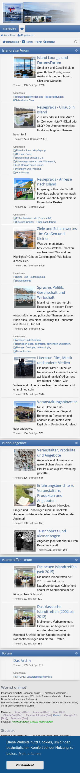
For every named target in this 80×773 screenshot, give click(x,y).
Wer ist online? (13, 687)
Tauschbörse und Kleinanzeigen (51, 533)
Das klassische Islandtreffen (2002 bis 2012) (55, 611)
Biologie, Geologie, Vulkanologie (33, 347)
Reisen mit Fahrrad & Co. (30, 157)
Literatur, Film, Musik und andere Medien (54, 360)
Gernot (57, 715)
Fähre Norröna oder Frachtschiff (33, 218)
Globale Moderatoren (41, 721)
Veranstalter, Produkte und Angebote (56, 452)
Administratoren (20, 721)
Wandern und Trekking (28, 168)
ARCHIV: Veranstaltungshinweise (34, 676)
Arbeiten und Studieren (28, 340)
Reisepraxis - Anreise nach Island (54, 182)
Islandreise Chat (25, 100)
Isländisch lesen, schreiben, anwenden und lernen (43, 343)
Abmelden (9, 35)
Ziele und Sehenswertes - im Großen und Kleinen (57, 233)
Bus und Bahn (23, 154)
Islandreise (9, 28)
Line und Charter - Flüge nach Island (36, 222)
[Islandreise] (40, 12)
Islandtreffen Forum (17, 560)
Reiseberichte (23, 280)
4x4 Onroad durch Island (29, 165)
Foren (22, 29)
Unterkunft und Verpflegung (31, 150)
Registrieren (27, 35)
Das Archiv (22, 660)
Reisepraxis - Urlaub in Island (56, 110)
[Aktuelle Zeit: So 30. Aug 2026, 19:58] (75, 41)
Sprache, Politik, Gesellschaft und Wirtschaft (51, 292)
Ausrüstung (22, 172)
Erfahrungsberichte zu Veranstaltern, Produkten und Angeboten (55, 493)
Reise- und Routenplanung (30, 277)
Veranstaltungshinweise (57, 401)
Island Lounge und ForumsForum (52, 60)
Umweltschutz (24, 351)
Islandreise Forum (15, 50)
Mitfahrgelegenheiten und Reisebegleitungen (40, 96)
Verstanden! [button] (25, 765)
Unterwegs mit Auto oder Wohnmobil (35, 161)
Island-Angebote (14, 443)
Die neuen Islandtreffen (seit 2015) (57, 569)
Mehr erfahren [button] (30, 753)
